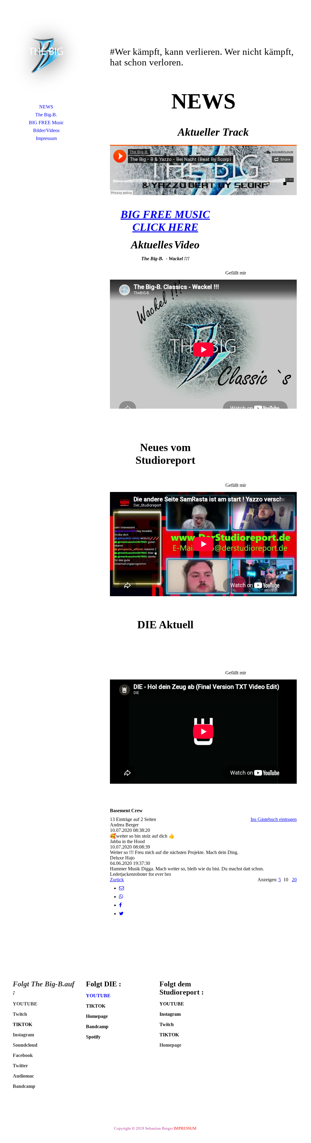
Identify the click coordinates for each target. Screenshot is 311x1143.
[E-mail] (121, 888)
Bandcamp (24, 1086)
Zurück (117, 879)
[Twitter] (121, 913)
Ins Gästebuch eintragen (274, 819)
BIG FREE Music (46, 122)
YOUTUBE (25, 1003)
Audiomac (23, 1075)
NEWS (46, 106)
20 (294, 879)
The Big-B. (46, 114)
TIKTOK (22, 1024)
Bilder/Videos (46, 130)
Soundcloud (25, 1045)
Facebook (23, 1055)
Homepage (97, 1016)
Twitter (20, 1065)
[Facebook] (120, 905)
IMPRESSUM (186, 1128)
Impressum (46, 138)
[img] (46, 56)
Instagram (23, 1034)
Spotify (93, 1036)
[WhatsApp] (121, 896)
